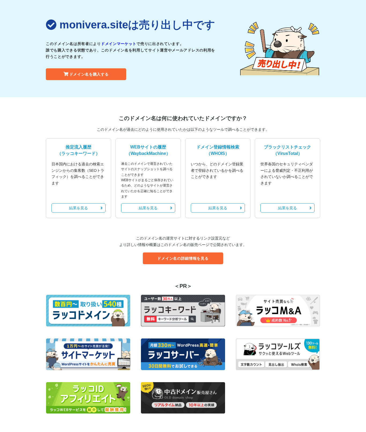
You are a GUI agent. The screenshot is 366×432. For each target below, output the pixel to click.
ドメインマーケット (118, 44)
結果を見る (78, 208)
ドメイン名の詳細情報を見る (182, 258)
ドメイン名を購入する (89, 74)
